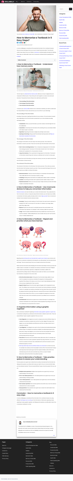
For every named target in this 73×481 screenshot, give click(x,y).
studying (18, 56)
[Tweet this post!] (19, 43)
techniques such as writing (26, 400)
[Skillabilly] (7, 1)
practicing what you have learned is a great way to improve (35, 258)
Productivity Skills (63, 35)
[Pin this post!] (22, 43)
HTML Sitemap (5, 456)
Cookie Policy (5, 453)
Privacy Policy (36, 1)
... (54, 434)
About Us (23, 1)
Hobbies (61, 22)
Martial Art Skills (62, 27)
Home (23, 34)
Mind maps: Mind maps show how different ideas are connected (32, 345)
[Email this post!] (26, 43)
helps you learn (44, 196)
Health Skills (62, 20)
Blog (17, 1)
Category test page (6, 448)
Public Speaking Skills (64, 38)
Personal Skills (62, 33)
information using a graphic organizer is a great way (44, 311)
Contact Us (29, 1)
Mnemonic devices (20, 192)
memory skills (26, 108)
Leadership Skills (63, 25)
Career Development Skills (65, 17)
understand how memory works (31, 93)
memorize (37, 52)
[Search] (70, 9)
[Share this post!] (17, 43)
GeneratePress (15, 479)
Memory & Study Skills (29, 34)
